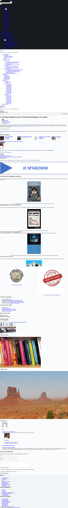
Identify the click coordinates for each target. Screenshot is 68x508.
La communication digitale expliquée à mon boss (14, 69)
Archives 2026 (8, 82)
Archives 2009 (8, 100)
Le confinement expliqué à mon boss (10, 73)
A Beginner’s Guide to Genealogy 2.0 (12, 67)
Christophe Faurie (5, 499)
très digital (32, 150)
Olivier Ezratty (4, 505)
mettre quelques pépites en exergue (14, 125)
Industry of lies (8, 299)
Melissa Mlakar (6, 78)
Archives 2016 (8, 93)
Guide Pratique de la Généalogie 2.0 (12, 66)
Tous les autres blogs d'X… (6, 486)
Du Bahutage (58, 136)
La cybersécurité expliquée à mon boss (12, 61)
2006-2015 (6, 94)
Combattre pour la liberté (6, 308)
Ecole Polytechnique (4, 141)
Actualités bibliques (5, 478)
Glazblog (3, 479)
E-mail (1, 457)
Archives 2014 (8, 96)
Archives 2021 (8, 87)
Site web (1, 459)
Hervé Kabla (6, 75)
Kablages (1, 50)
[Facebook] (0, 142)
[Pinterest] (3, 142)
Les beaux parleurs (5, 502)
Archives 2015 (8, 95)
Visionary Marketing (5, 495)
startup (15, 141)
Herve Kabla (4, 300)
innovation (10, 141)
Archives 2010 (8, 92)
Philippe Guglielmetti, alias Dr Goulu (8, 506)
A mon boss (4, 489)
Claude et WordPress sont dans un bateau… (9, 309)
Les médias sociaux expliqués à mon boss (13, 71)
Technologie (8, 122)
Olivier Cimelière (5, 503)
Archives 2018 (8, 90)
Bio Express (6, 55)
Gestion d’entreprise (7, 63)
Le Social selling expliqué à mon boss (12, 70)
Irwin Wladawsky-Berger (6, 501)
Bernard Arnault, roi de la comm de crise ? (15, 300)
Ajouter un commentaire (4, 467)
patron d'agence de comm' (22, 150)
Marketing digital (7, 68)
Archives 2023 (8, 85)
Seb (2, 429)
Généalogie (6, 65)
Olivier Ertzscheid (5, 504)
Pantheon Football (5, 483)
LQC (3, 480)
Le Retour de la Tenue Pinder (14, 303)
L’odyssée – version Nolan (6, 311)
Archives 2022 (8, 86)
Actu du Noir (4, 477)
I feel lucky (20, 284)
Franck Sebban (6, 79)
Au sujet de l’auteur (5, 54)
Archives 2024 (8, 84)
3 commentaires (4, 123)
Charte (13, 284)
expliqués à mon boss (49, 150)
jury (13, 141)
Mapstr (30, 125)
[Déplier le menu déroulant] (9, 54)
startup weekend (20, 141)
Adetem (3, 490)
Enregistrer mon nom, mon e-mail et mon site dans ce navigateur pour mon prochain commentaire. (17, 469)
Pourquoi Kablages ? (5, 104)
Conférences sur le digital (8, 56)
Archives (3, 80)
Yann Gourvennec (8, 152)
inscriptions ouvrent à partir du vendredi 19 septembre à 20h (11, 131)
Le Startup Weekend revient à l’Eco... (8, 445)
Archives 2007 (8, 102)
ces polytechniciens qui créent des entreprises (19, 322)
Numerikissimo (4, 494)
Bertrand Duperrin (5, 498)
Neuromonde (4, 482)
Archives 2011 (8, 99)
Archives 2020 (8, 88)
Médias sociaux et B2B (10, 72)
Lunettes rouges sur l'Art (6, 481)
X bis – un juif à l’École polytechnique (9, 137)
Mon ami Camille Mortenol (27, 136)
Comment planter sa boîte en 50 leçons (12, 64)
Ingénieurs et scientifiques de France (8, 492)
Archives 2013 (8, 97)
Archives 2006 (8, 103)
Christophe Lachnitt (5, 500)
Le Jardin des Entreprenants (6, 493)
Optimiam (34, 125)
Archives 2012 (8, 98)
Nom (1, 455)
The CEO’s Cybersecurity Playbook (12, 62)
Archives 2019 (8, 89)
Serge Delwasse (7, 76)
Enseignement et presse (8, 57)
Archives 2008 (8, 101)
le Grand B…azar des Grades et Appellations (44, 137)
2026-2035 (6, 81)
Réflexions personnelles (6, 484)
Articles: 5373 (2, 154)
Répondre (13, 431)
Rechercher (65, 113)
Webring (16, 284)
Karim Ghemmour (7, 77)
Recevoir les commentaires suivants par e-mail (9, 471)
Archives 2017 (8, 91)
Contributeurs (4, 74)
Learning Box (23, 125)
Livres (5, 58)
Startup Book (4, 485)
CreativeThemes (17, 507)
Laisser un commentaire (4, 473)
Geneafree (4, 491)
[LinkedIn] (4, 142)
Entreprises (4, 122)
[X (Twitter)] (2, 142)
